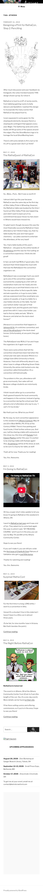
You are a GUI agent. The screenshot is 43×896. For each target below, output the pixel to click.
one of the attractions (12, 330)
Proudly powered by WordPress (14, 890)
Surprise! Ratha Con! (14, 577)
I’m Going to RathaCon (15, 469)
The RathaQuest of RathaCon (19, 155)
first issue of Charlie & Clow (18, 551)
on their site (30, 700)
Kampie (30, 435)
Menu (23, 7)
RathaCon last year (18, 523)
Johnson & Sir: (9, 327)
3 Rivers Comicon (25, 421)
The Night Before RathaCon (18, 643)
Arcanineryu (8, 251)
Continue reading (10, 632)
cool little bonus (26, 554)
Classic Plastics (9, 438)
